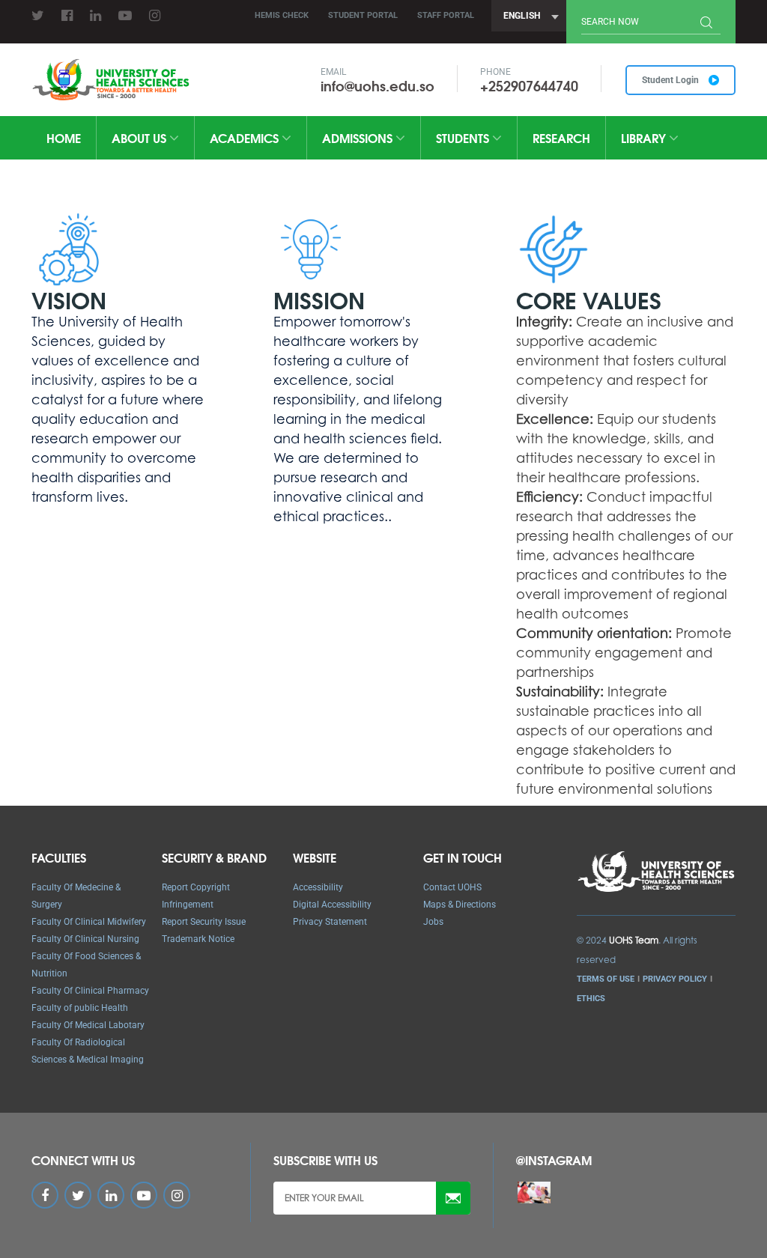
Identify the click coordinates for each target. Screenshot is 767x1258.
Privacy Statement (330, 922)
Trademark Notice (198, 939)
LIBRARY (645, 137)
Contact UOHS (452, 887)
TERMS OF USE (605, 979)
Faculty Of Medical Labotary (88, 1025)
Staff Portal (445, 15)
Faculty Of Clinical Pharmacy (90, 990)
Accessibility (318, 887)
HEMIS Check (282, 15)
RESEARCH (561, 137)
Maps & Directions (459, 904)
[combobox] (528, 15)
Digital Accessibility (332, 904)
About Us (140, 137)
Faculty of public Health (79, 1008)
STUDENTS (464, 137)
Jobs (433, 922)
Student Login (671, 80)
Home (63, 137)
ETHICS (591, 998)
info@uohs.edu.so (377, 85)
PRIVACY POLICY (675, 979)
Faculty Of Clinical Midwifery (88, 922)
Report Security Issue (204, 922)
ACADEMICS (246, 137)
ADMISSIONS (358, 137)
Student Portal (363, 15)
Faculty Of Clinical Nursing (85, 939)
